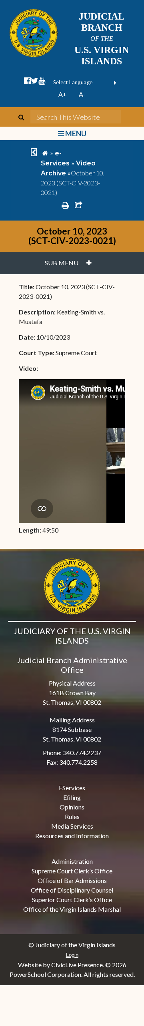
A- (82, 94)
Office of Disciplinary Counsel (72, 890)
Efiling (72, 797)
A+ (62, 94)
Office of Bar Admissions (72, 880)
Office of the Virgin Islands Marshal (72, 909)
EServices (72, 787)
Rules (72, 816)
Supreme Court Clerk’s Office (72, 871)
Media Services (72, 826)
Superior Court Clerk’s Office (72, 899)
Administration (72, 861)
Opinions (72, 807)
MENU (75, 133)
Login (72, 955)
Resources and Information (72, 835)
